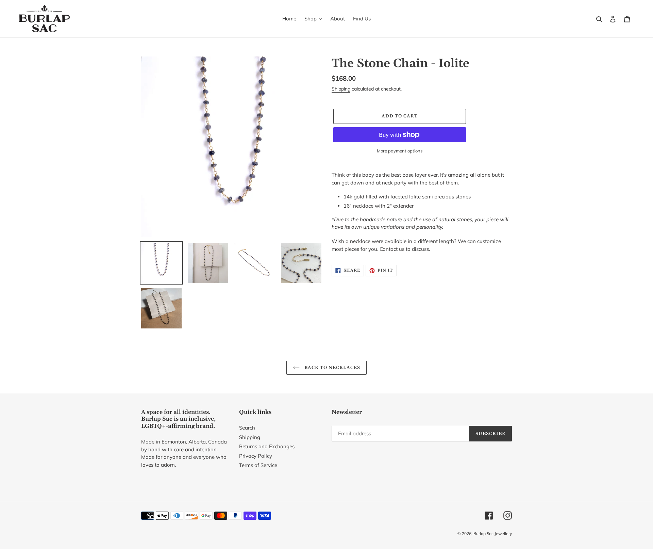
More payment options (399, 151)
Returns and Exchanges (267, 446)
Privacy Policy (255, 456)
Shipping (341, 89)
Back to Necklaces (332, 367)
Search (247, 427)
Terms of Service (258, 465)
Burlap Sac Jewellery (492, 533)
